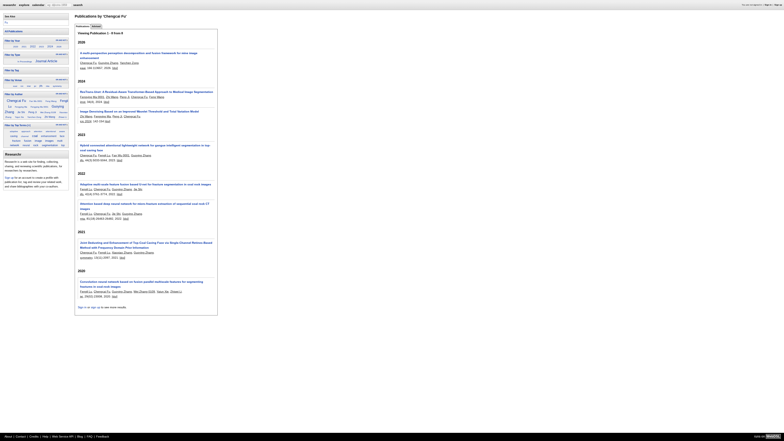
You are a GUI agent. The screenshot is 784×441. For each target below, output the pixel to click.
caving (14, 136)
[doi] (115, 68)
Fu (6, 22)
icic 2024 (85, 121)
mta (47, 86)
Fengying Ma (21, 107)
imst (29, 86)
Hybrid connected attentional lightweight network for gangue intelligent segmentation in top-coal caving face (145, 148)
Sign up (778, 5)
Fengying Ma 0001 (39, 107)
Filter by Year (12, 41)
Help (45, 436)
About (8, 436)
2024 (50, 46)
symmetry (57, 86)
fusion (27, 140)
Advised (96, 26)
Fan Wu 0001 (35, 101)
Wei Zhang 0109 (48, 112)
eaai (15, 86)
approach (25, 131)
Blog (80, 436)
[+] (28, 125)
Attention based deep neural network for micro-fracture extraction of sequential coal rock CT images (144, 206)
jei (35, 86)
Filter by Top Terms (16, 125)
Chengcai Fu (16, 101)
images (49, 140)
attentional (51, 131)
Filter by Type (12, 55)
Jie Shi (21, 112)
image (38, 140)
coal (35, 136)
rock (35, 145)
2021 (24, 47)
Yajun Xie (19, 117)
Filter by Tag (12, 70)
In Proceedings (25, 61)
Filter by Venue (13, 80)
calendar (38, 5)
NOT (64, 40)
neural (26, 145)
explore (24, 5)
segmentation (50, 145)
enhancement (48, 136)
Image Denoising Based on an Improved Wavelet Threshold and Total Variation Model (139, 111)
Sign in (768, 5)
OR (57, 40)
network (14, 145)
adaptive (14, 131)
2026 (59, 47)
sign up (95, 307)
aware (62, 131)
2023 (41, 47)
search (78, 5)
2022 (33, 46)
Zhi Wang (50, 117)
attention (38, 131)
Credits (34, 436)
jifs (40, 86)
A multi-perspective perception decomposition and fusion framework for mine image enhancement (138, 55)
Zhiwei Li (63, 117)
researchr (9, 4)
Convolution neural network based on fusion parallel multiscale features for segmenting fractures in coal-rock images (141, 284)
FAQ (89, 436)
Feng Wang (51, 101)
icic (22, 86)
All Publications (14, 31)
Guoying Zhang (108, 63)
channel (25, 136)
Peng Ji (32, 112)
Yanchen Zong (34, 117)
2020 (15, 47)
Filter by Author (14, 94)
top (63, 145)
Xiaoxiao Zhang (122, 252)
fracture (16, 141)
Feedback (102, 436)
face (62, 136)
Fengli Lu (104, 155)
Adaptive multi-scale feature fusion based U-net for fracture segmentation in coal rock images (145, 184)
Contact (21, 436)
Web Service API (63, 436)
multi (59, 141)
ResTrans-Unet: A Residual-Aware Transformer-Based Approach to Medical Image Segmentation (146, 92)
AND (60, 40)
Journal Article (46, 61)
